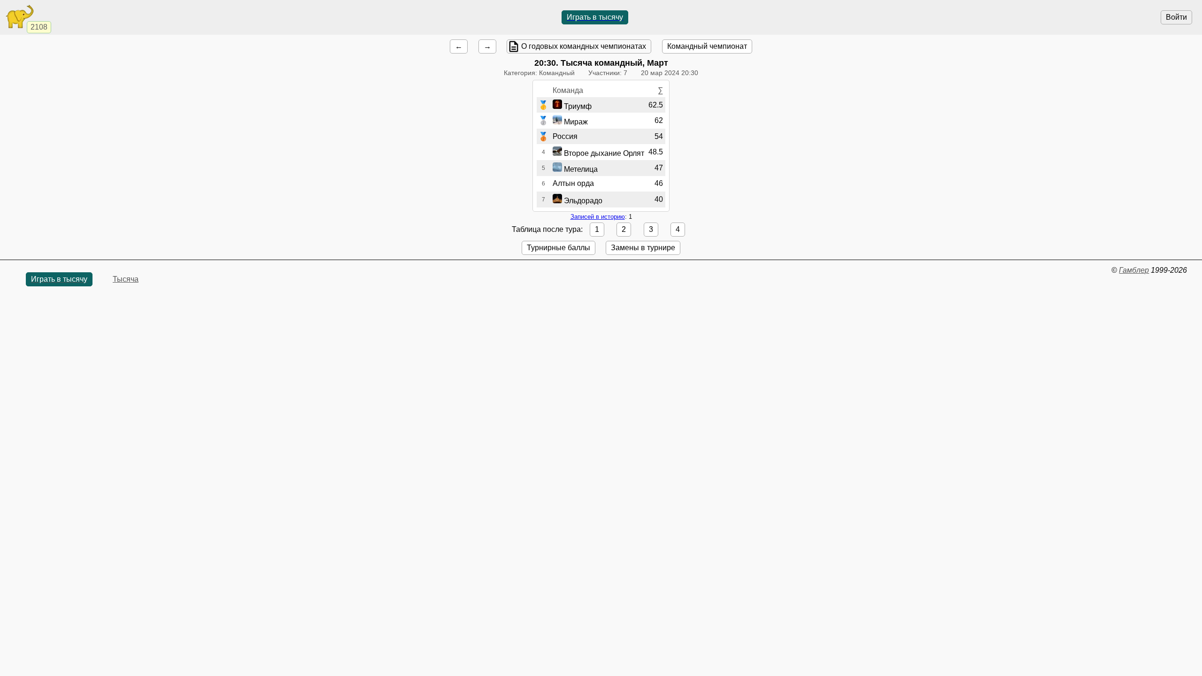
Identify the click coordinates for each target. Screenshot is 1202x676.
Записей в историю (597, 216)
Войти (1176, 17)
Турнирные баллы (558, 248)
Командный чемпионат (707, 46)
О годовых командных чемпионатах (583, 46)
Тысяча (126, 279)
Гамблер (1134, 270)
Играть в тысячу (595, 17)
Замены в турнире (643, 248)
